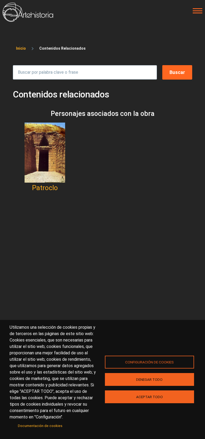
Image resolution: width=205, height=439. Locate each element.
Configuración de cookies (149, 362)
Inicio (21, 48)
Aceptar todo (149, 397)
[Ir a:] (45, 153)
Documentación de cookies (40, 426)
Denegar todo (149, 379)
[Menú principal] (196, 11)
